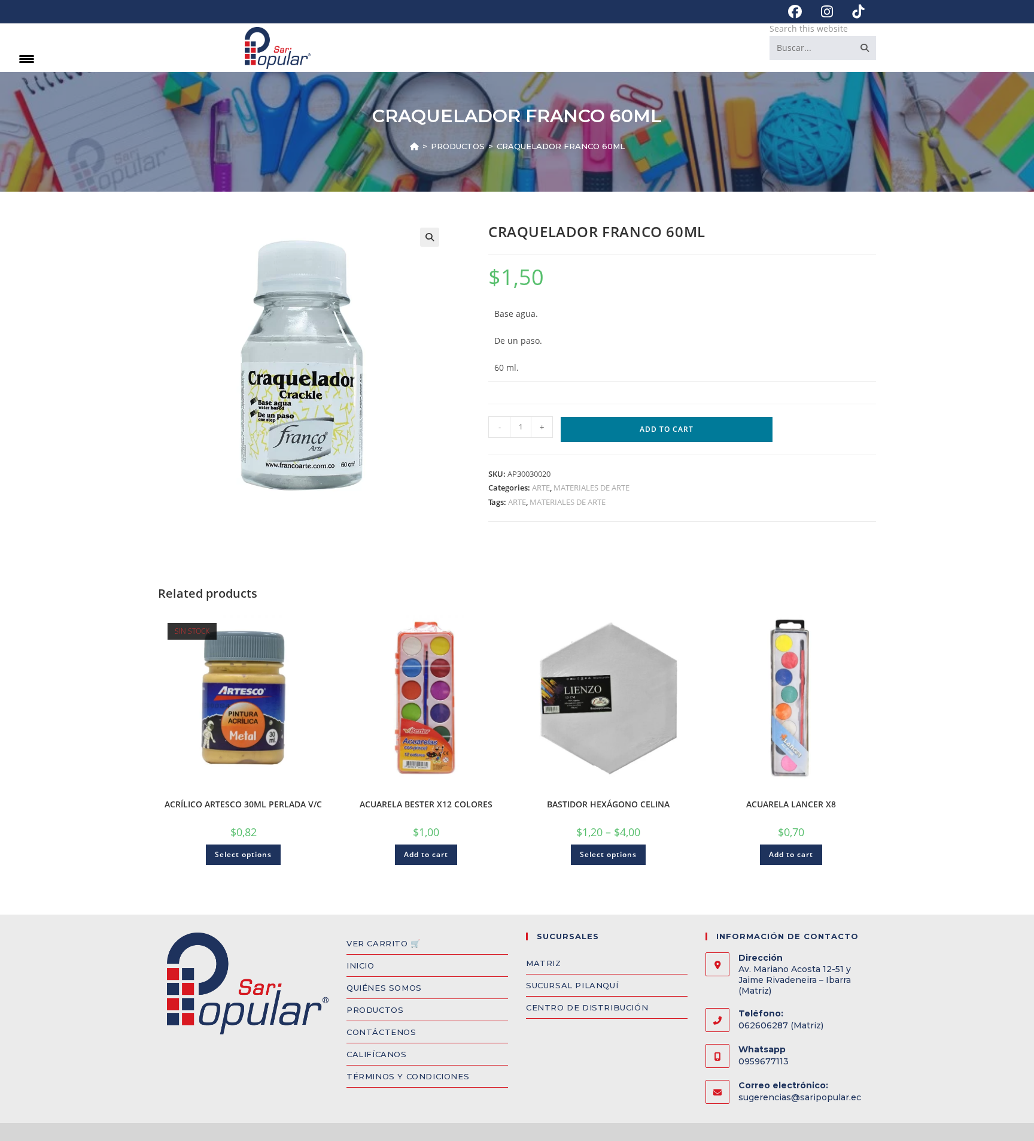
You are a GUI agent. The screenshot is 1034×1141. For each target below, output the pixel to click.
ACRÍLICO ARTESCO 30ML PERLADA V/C (243, 804)
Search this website (809, 28)
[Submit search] (864, 48)
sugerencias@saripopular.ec (799, 1097)
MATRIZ (543, 963)
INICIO (360, 965)
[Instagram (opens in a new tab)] (827, 12)
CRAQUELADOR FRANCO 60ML (561, 146)
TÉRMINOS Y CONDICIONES (407, 1076)
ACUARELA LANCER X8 (791, 804)
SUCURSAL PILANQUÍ (572, 985)
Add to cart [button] (426, 854)
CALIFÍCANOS (376, 1054)
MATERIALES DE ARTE (591, 487)
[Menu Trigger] (26, 58)
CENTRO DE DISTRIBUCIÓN (587, 1007)
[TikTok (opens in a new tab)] (853, 12)
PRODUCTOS (374, 1010)
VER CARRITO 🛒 (383, 943)
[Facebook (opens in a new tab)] (794, 12)
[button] (429, 237)
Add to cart (667, 429)
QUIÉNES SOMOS (384, 987)
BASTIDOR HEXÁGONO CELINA (608, 804)
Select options (243, 854)
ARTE (541, 487)
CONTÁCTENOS (381, 1032)
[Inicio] (414, 146)
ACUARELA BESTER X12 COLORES (426, 804)
